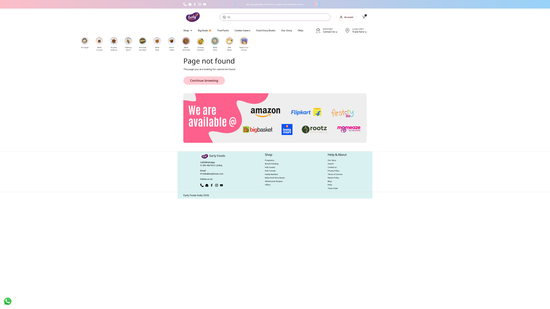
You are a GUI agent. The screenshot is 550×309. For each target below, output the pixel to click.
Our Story (332, 160)
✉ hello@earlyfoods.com (211, 173)
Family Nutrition (271, 174)
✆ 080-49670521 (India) (211, 165)
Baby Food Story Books (275, 177)
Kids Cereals (270, 170)
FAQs (330, 184)
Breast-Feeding (271, 163)
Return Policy (333, 177)
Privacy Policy (333, 170)
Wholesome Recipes (274, 181)
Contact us (332, 167)
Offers (268, 184)
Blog (330, 181)
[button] (363, 17)
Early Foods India (193, 195)
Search (331, 163)
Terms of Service (335, 174)
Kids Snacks (270, 167)
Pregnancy (269, 160)
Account (348, 17)
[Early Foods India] (192, 17)
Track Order (333, 188)
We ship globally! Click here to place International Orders (275, 4)
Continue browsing (204, 80)
